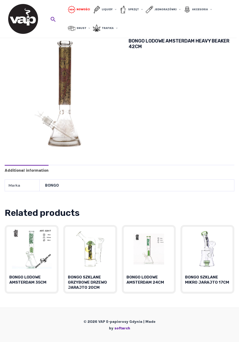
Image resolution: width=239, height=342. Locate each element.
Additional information (27, 170)
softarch (122, 328)
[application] (114, 9)
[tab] (27, 170)
